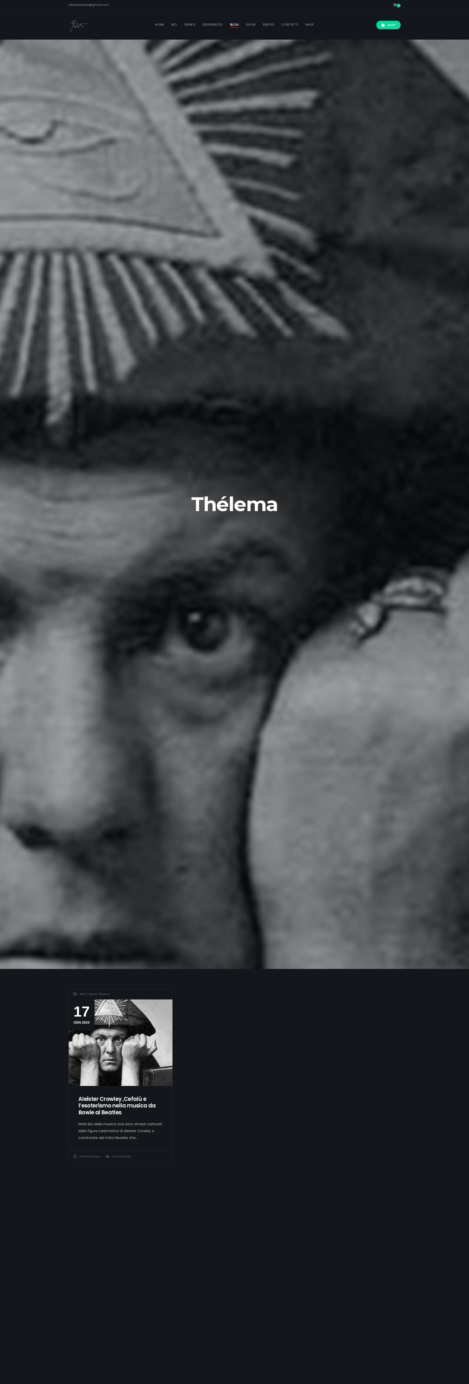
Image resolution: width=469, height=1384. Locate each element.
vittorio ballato (90, 1156)
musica (104, 994)
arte (82, 994)
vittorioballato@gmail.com (88, 5)
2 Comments (121, 1156)
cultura (92, 994)
